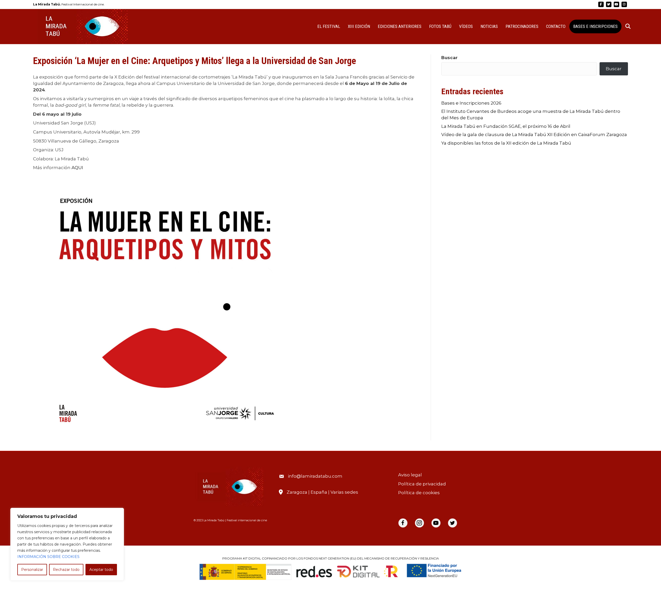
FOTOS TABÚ (440, 26)
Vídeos (466, 26)
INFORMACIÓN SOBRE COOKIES (48, 556)
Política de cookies (419, 492)
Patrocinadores (522, 26)
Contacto (555, 26)
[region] (67, 544)
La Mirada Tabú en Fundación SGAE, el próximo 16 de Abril (505, 126)
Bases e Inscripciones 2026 (471, 103)
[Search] (624, 26)
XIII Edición (359, 26)
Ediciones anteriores (399, 26)
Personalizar (32, 569)
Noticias (489, 26)
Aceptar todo (101, 569)
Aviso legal (410, 474)
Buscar (449, 57)
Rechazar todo (66, 569)
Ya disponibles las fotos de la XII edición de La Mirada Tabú (506, 143)
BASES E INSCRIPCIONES (595, 26)
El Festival (328, 26)
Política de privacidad (422, 483)
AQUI (77, 167)
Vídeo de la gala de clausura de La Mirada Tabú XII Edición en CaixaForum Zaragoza (534, 134)
